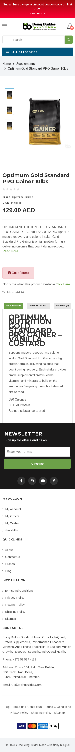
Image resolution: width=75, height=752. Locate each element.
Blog (7, 571)
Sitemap (10, 618)
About (8, 550)
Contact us (12, 557)
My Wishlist (12, 523)
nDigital (65, 745)
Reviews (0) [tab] (62, 305)
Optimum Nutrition (22, 196)
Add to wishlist (15, 292)
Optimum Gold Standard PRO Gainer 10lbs (38, 68)
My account (12, 509)
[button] (37, 52)
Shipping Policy (15, 611)
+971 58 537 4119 (24, 659)
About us (18, 707)
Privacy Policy (14, 597)
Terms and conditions (19, 590)
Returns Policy (14, 604)
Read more (10, 251)
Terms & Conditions (58, 707)
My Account (36, 13)
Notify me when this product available (36, 284)
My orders (11, 516)
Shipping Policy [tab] (38, 305)
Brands (9, 564)
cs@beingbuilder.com (26, 684)
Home (6, 63)
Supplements (25, 63)
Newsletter (11, 530)
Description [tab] (13, 305)
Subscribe (38, 464)
